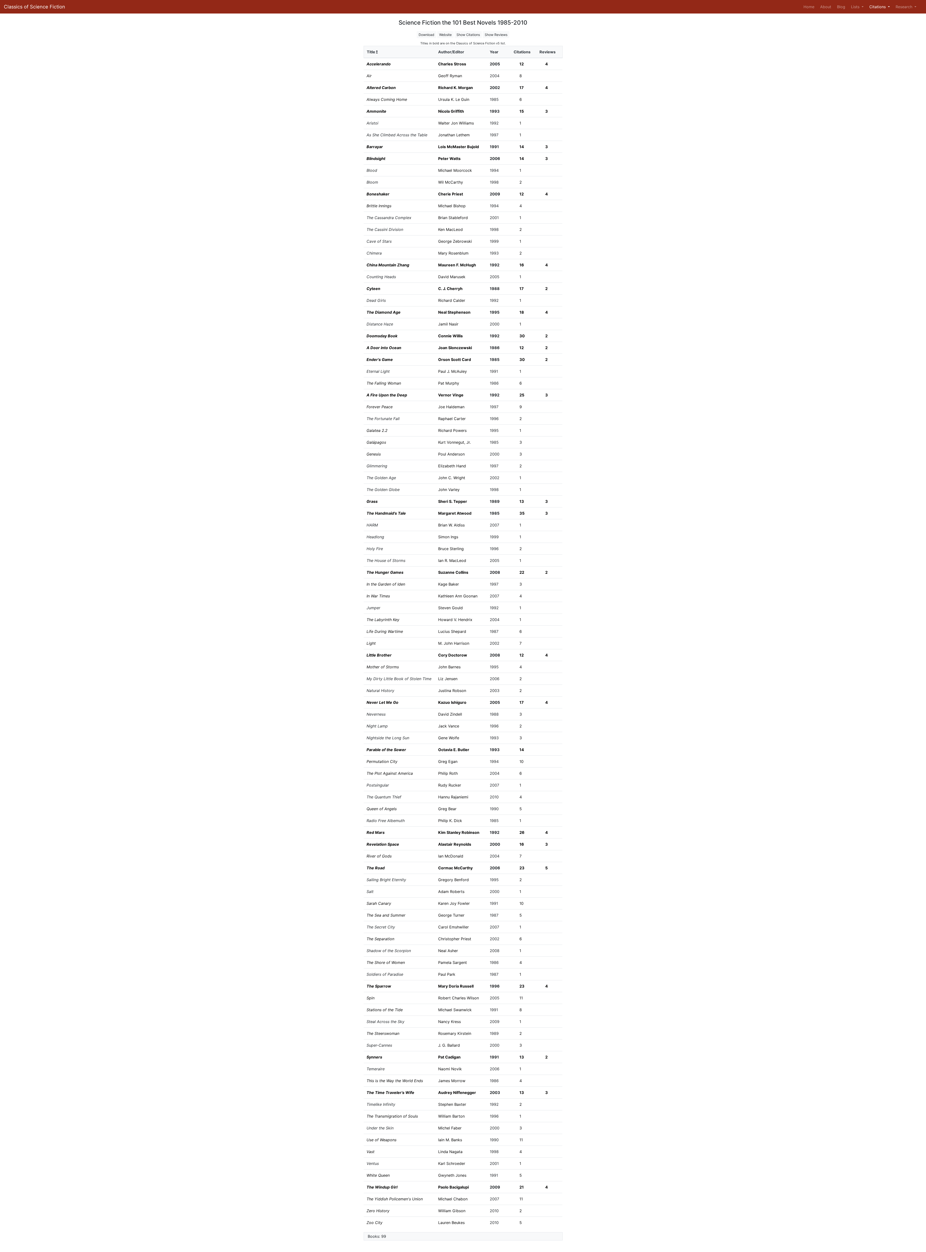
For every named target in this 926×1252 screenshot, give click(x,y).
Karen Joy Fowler (454, 903)
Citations (522, 51)
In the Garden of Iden (386, 584)
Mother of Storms (383, 666)
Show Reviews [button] (496, 35)
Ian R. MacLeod (452, 560)
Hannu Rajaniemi (453, 797)
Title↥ (372, 51)
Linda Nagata (450, 1151)
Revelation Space (383, 844)
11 (521, 998)
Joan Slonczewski (455, 347)
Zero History (378, 1210)
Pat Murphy (448, 383)
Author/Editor (451, 51)
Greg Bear (447, 808)
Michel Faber (450, 1128)
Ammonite (376, 111)
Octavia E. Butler (453, 749)
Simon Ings (448, 536)
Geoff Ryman (450, 75)
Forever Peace (380, 406)
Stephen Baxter (452, 1104)
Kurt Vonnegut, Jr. (454, 442)
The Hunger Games (385, 572)
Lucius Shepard (452, 631)
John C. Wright (451, 477)
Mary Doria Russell (456, 986)
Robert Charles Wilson (458, 998)
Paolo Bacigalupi (453, 1187)
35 (521, 513)
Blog (841, 6)
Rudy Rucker (449, 785)
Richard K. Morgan (455, 87)
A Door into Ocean (384, 347)
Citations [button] (878, 6)
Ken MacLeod (450, 229)
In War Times (378, 596)
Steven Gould (450, 607)
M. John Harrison (453, 643)
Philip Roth (448, 773)
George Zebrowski (455, 241)
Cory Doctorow (452, 655)
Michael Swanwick (455, 1009)
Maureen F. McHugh (457, 265)
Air (369, 75)
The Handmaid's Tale (386, 513)
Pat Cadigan (449, 1057)
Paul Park (446, 974)
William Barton (451, 1116)
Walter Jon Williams (456, 123)
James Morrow (451, 1080)
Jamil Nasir (448, 324)
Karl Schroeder (451, 1163)
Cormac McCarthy (455, 867)
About (825, 6)
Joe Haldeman (451, 406)
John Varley (449, 489)
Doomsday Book (382, 335)
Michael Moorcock (455, 170)
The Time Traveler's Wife (390, 1092)
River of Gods (379, 856)
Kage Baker (448, 584)
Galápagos (376, 442)
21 (521, 1187)
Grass (372, 501)
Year (494, 51)
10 (521, 761)
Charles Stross (452, 64)
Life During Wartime (385, 631)
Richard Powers (452, 430)
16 (521, 265)
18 (521, 312)
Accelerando (379, 64)
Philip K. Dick (450, 820)
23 (521, 867)
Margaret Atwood (454, 513)
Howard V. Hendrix (455, 619)
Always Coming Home (387, 99)
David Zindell (450, 714)
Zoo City (374, 1222)
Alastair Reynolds (454, 844)
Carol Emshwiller (453, 927)
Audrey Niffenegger (457, 1092)
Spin (370, 998)
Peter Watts (449, 158)
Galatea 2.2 (377, 430)
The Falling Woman (384, 383)
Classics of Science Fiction (34, 7)
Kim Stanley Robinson (458, 832)
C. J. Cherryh (450, 288)
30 (522, 335)
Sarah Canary (379, 903)
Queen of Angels (382, 808)
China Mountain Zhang (388, 265)
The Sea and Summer (386, 915)
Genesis (374, 454)
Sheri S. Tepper (452, 501)
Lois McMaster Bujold (458, 146)
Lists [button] (856, 6)
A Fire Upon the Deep (387, 395)
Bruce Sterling (451, 548)
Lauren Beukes (451, 1222)
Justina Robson (452, 690)
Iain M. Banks (450, 1139)
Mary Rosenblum (453, 253)
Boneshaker (378, 194)
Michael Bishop (452, 205)
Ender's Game (380, 359)
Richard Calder (451, 300)
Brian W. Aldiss (451, 525)
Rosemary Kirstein (454, 1033)
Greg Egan (447, 761)
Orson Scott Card (454, 359)
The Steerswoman (383, 1033)
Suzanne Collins (453, 572)
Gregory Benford (453, 879)
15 (521, 111)
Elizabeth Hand (452, 465)
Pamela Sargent (452, 962)
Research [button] (904, 6)
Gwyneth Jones (452, 1175)
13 (521, 501)
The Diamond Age (384, 312)
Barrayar (375, 146)
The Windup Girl (382, 1187)
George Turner (451, 915)
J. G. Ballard (449, 1045)
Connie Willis (450, 335)
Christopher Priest (454, 938)
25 (521, 395)
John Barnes (449, 666)
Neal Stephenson (454, 312)
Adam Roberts (451, 891)
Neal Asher (448, 950)
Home (809, 6)
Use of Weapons (381, 1139)
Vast (370, 1151)
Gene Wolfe (448, 737)
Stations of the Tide (385, 1009)
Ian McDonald (450, 856)
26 (521, 832)
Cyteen (373, 288)
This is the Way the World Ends (395, 1080)
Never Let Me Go (382, 702)
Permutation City (382, 761)
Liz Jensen (447, 678)
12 (521, 64)
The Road (376, 867)
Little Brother (379, 655)
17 (521, 87)
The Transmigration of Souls (392, 1116)
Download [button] (426, 35)
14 (521, 146)
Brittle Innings (379, 205)
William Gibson (451, 1210)
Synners (374, 1057)
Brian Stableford (453, 217)
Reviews (547, 51)
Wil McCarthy (450, 182)
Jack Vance (448, 726)
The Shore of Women (386, 962)
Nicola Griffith (451, 111)
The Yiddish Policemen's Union (395, 1199)
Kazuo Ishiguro (452, 702)
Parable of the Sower (386, 749)
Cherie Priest (450, 194)
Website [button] (445, 35)
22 (521, 572)
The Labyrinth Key (383, 619)
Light (371, 643)
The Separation (380, 938)
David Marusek (451, 276)
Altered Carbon (381, 87)
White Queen (378, 1175)
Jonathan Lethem (454, 134)
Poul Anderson (451, 454)
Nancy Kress (449, 1021)
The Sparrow (379, 986)
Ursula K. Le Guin (453, 99)
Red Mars (376, 832)
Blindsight (376, 158)
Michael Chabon (453, 1199)
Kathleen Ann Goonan (457, 596)
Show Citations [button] (468, 35)
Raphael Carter (452, 418)
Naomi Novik (450, 1068)
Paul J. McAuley (452, 371)
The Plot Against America (390, 773)
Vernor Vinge (450, 395)
